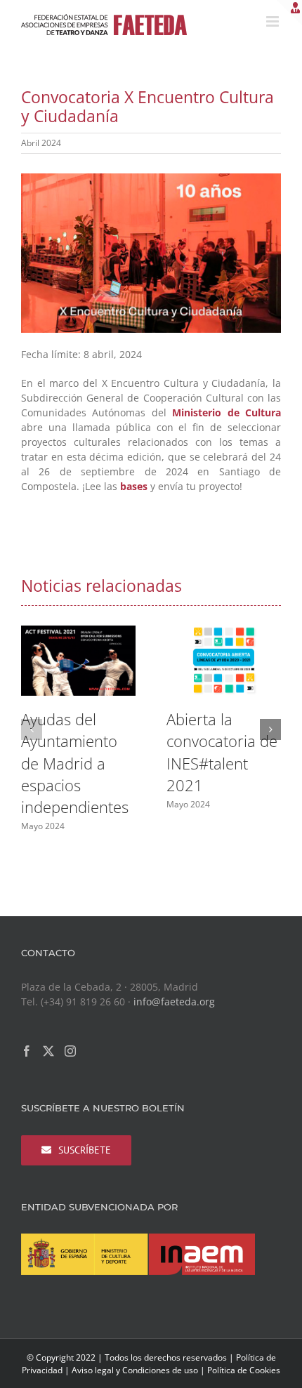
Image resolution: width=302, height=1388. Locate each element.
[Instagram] (70, 1051)
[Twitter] (48, 1051)
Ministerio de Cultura (226, 412)
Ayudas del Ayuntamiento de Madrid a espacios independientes (75, 763)
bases (133, 486)
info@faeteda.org (174, 1001)
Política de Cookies (243, 1370)
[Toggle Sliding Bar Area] (289, 12)
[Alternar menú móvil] (273, 21)
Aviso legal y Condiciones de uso (135, 1370)
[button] (31, 729)
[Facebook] (26, 1051)
